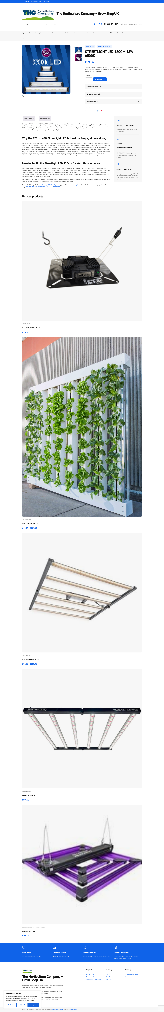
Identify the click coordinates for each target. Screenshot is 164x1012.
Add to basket (99, 79)
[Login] (24, 38)
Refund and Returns (92, 977)
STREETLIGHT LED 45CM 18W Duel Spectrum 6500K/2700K (43, 187)
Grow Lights (75, 185)
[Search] (94, 24)
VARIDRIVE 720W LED (29, 795)
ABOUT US (26, 1)
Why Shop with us (111, 977)
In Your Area (128, 977)
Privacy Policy (90, 974)
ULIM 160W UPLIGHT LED (30, 524)
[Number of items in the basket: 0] (29, 38)
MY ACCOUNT (47, 1)
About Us (108, 980)
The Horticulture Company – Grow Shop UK (87, 13)
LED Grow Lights (90, 46)
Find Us (108, 974)
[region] (22, 1000)
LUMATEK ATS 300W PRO (30, 931)
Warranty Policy (92, 101)
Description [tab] (29, 118)
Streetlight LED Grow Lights (104, 46)
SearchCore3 (73, 1010)
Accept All (33, 1005)
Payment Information (94, 87)
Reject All (22, 1005)
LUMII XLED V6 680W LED (30, 659)
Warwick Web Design (57, 1010)
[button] (46, 96)
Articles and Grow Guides (93, 980)
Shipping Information (94, 94)
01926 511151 (111, 24)
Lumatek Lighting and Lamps (38, 927)
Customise (11, 1005)
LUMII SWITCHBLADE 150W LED (32, 328)
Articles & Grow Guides (131, 974)
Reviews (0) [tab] (45, 118)
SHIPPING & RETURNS (36, 1)
